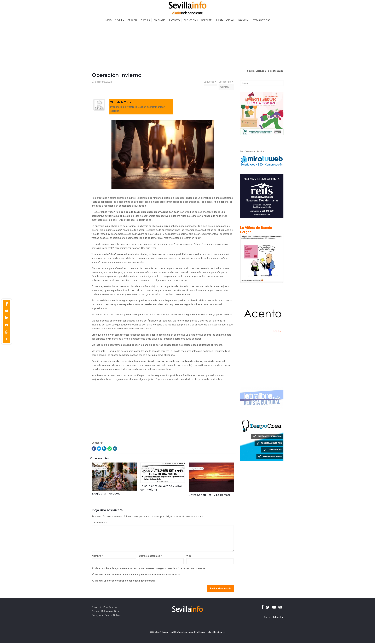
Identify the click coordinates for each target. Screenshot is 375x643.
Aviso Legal (168, 632)
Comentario (99, 522)
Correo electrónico (150, 555)
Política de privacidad (185, 632)
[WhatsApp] (109, 448)
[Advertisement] (187, 46)
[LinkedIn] (104, 448)
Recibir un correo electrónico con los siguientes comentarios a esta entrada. (138, 574)
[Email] (115, 448)
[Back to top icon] (361, 637)
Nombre (97, 555)
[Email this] (6, 325)
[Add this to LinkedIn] (6, 318)
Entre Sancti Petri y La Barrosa (210, 495)
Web (188, 555)
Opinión (224, 86)
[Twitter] (99, 448)
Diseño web (219, 632)
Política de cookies (204, 632)
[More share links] (6, 339)
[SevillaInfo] (187, 8)
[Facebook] (94, 448)
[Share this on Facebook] (6, 303)
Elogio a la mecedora (106, 493)
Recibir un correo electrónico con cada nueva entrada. (125, 580)
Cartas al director (273, 617)
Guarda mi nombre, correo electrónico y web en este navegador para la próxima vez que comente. (150, 568)
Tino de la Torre (120, 102)
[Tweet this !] (6, 310)
